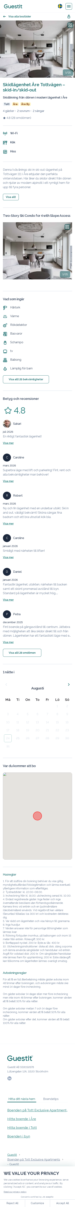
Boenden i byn (18, 1136)
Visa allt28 (22, 652)
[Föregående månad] (6, 684)
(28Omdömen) (21, 118)
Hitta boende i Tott (22, 1128)
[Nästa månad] (69, 684)
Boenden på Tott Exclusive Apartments (37, 1110)
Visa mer (8, 443)
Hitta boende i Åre (21, 1119)
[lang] (60, 6)
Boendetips (51, 1099)
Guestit (12, 1155)
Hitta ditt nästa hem (21, 1099)
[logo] (13, 6)
